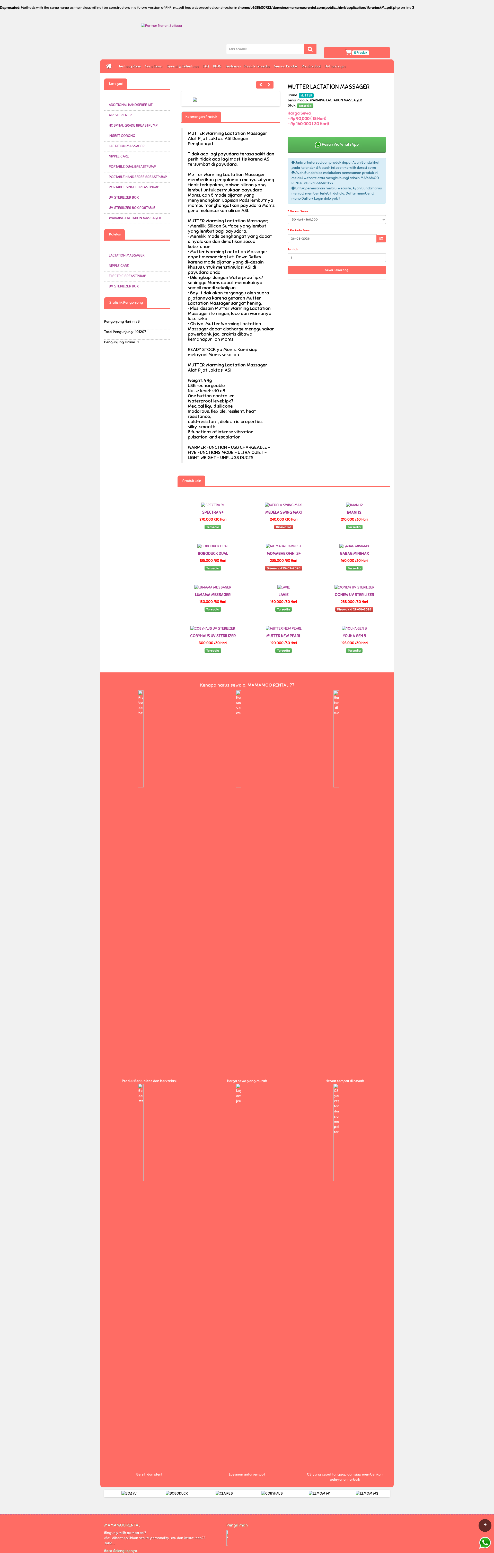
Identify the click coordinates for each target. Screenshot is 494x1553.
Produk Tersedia (257, 66)
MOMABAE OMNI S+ (284, 553)
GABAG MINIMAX (354, 553)
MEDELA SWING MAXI (283, 512)
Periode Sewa (300, 230)
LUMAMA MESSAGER (213, 594)
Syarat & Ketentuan (183, 66)
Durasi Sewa (299, 211)
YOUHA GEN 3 (354, 636)
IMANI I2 (354, 512)
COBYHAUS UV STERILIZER (213, 636)
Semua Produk (286, 66)
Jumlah (293, 249)
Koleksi (114, 234)
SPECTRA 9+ (212, 512)
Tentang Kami (130, 66)
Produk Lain (191, 481)
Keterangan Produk (201, 117)
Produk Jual (312, 66)
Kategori (115, 84)
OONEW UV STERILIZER (354, 594)
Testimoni (233, 66)
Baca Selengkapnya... (121, 1551)
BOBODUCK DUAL (213, 553)
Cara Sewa (154, 66)
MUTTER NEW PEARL (283, 636)
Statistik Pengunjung (125, 302)
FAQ (206, 66)
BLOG (218, 66)
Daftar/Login (336, 66)
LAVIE (283, 594)
